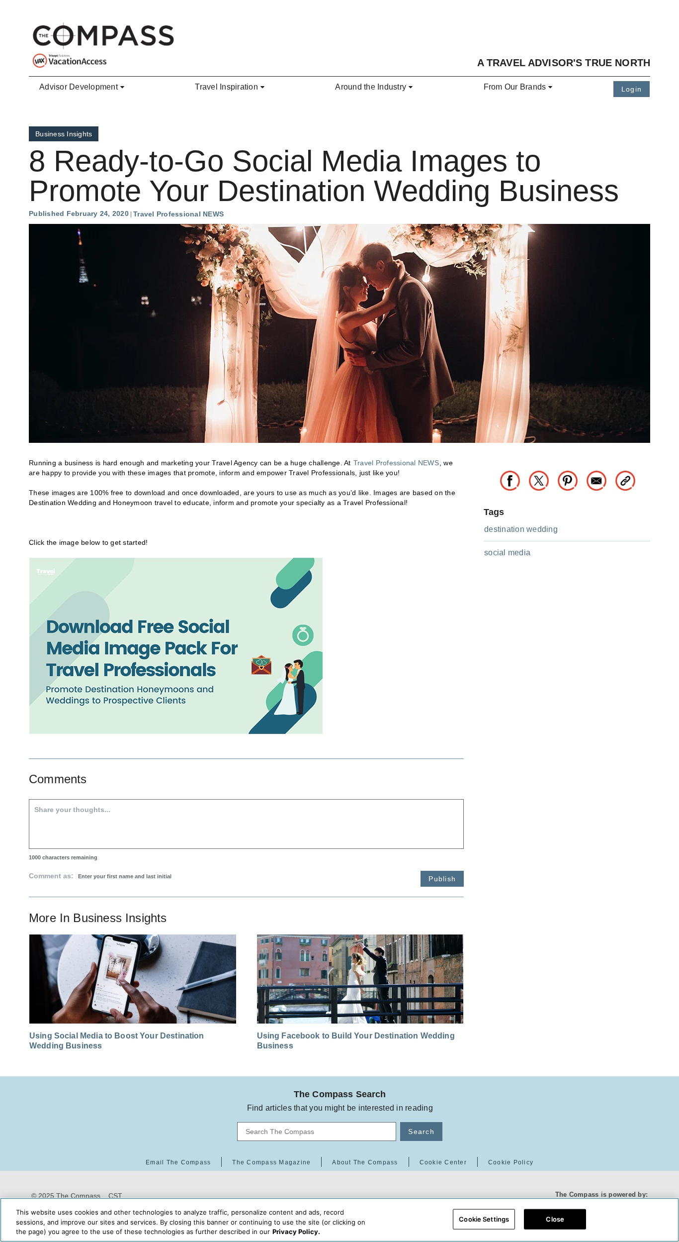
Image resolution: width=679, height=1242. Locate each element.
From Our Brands (515, 87)
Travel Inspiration (226, 87)
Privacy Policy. (296, 1232)
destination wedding (521, 529)
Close (555, 1219)
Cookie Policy (510, 1162)
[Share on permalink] (625, 479)
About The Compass (365, 1162)
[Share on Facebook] (514, 479)
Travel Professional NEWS (396, 463)
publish (442, 879)
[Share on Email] (600, 479)
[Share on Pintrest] (571, 479)
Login (631, 89)
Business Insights (63, 134)
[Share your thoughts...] (246, 824)
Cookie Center (443, 1162)
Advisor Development (78, 87)
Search (421, 1132)
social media (507, 552)
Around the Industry (370, 87)
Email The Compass (178, 1162)
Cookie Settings (484, 1219)
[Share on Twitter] (542, 479)
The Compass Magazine (271, 1162)
